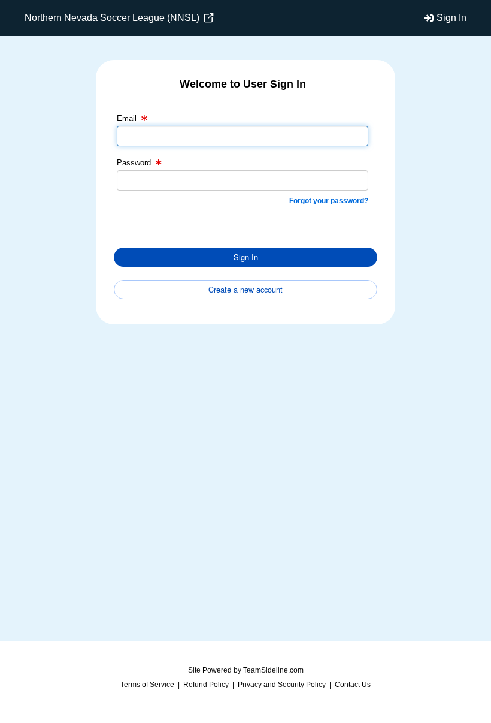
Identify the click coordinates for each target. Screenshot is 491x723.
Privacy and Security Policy (282, 684)
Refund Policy (206, 684)
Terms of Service (147, 684)
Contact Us (353, 684)
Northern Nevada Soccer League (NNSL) (113, 18)
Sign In (451, 18)
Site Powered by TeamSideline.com (246, 670)
